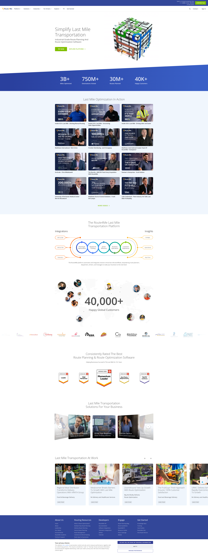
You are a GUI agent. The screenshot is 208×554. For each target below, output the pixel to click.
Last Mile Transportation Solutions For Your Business (104, 405)
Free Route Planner (142, 532)
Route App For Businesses (81, 537)
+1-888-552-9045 (187, 3)
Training (139, 526)
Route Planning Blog (123, 523)
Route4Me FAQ (141, 530)
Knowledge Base (141, 523)
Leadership (58, 528)
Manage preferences (135, 550)
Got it (135, 546)
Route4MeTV (121, 528)
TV (64, 9)
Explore (56, 9)
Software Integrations (104, 528)
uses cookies (65, 545)
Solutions (26, 9)
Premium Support (60, 537)
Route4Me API (102, 523)
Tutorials (101, 535)
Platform (17, 9)
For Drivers (47, 9)
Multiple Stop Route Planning (82, 526)
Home (56, 523)
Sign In (204, 9)
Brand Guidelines (123, 526)
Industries (36, 9)
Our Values (58, 530)
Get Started (70, 9)
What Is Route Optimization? (82, 523)
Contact (195, 9)
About (56, 526)
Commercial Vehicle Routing (82, 535)
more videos (103, 206)
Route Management (79, 532)
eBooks (120, 535)
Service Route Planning (80, 530)
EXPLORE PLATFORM (76, 49)
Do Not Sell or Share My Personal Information (135, 542)
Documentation (103, 526)
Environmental (59, 532)
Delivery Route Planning (80, 528)
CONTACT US (200, 3)
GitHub (101, 532)
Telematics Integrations (105, 530)
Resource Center (122, 530)
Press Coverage (122, 532)
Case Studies (140, 528)
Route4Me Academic (60, 535)
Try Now (61, 49)
